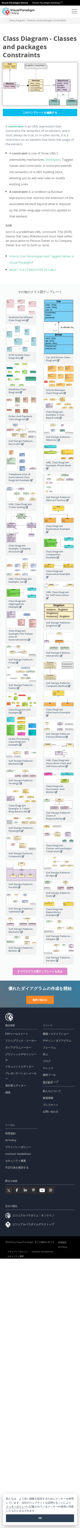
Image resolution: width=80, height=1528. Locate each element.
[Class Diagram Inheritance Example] (58, 717)
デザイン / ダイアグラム (57, 1040)
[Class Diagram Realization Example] (58, 534)
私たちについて (52, 1091)
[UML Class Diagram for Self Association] (58, 600)
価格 (7, 1092)
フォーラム (49, 1047)
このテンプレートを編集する (40, 112)
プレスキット (50, 1104)
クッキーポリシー (16, 1506)
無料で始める (40, 999)
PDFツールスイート (16, 1033)
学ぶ (45, 1054)
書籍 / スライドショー (56, 1033)
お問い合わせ (50, 1111)
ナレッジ (48, 1068)
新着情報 (48, 1098)
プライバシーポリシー (18, 1147)
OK (40, 1518)
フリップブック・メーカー (20, 1040)
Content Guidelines (18, 1154)
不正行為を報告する (17, 1167)
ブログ (47, 1061)
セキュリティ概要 (15, 1160)
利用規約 (10, 1133)
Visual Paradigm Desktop (46, 2)
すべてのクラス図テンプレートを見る (40, 971)
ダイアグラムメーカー (18, 1047)
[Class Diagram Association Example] (58, 579)
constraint (16, 126)
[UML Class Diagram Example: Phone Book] (58, 470)
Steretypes (52, 160)
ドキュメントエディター (19, 1066)
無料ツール (49, 1074)
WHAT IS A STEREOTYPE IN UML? (32, 270)
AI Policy (10, 1140)
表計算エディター (15, 1085)
